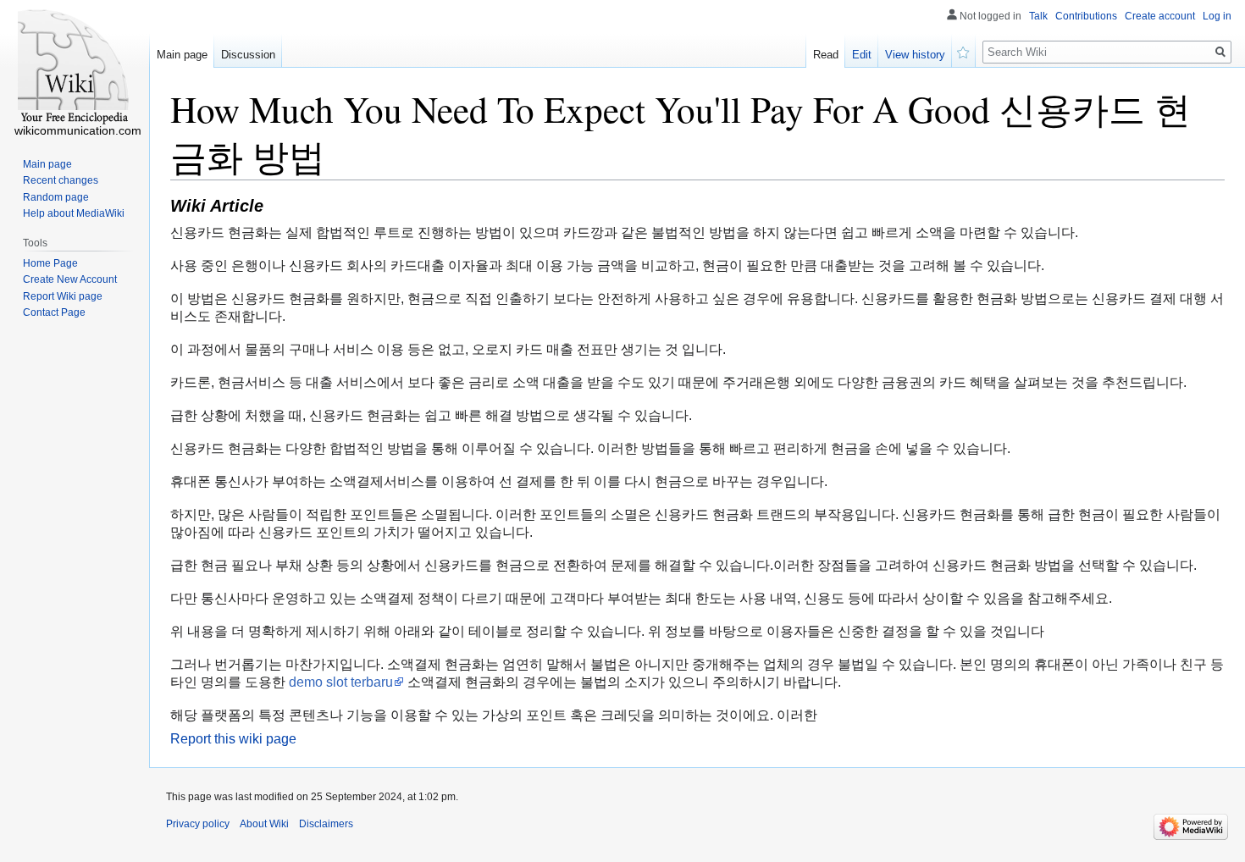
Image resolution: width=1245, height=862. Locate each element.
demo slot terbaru (341, 682)
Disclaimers (326, 824)
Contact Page (54, 312)
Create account (1160, 16)
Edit (862, 54)
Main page (182, 54)
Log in (1217, 16)
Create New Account (70, 279)
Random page (56, 197)
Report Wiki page (62, 296)
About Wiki (264, 824)
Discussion (248, 54)
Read (825, 54)
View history (915, 54)
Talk (1038, 16)
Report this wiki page (233, 739)
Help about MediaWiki (74, 213)
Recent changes (60, 180)
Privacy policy (198, 824)
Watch (964, 51)
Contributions (1086, 16)
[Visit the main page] (74, 67)
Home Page (50, 263)
